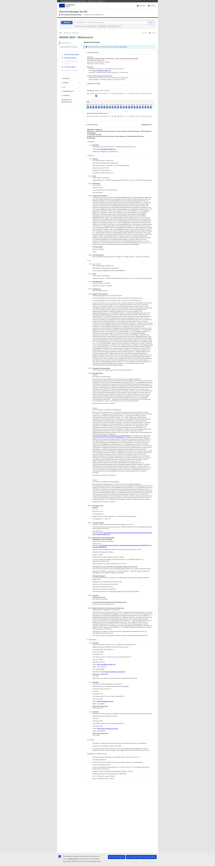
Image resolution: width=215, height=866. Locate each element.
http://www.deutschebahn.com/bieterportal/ (113, 671)
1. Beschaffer (65, 78)
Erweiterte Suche (92, 26)
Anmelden (142, 5)
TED (60, 33)
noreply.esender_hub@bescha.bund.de (107, 728)
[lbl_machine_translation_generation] (108, 113)
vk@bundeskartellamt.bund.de (105, 701)
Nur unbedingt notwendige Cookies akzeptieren (141, 857)
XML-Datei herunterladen (71, 54)
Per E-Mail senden (69, 67)
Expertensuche (102, 26)
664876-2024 (123, 47)
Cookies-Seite (72, 859)
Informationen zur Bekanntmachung (67, 101)
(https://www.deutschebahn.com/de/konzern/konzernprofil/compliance (111, 435)
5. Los (63, 87)
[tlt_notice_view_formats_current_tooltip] (151, 124)
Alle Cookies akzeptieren (116, 857)
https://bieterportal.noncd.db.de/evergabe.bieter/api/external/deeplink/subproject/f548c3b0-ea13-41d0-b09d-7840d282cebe (122, 533)
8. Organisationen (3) (68, 91)
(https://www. (119, 437)
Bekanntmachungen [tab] (65, 42)
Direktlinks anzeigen (70, 58)
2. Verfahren (65, 82)
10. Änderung (66, 95)
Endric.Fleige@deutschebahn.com (102, 70)
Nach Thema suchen (113, 26)
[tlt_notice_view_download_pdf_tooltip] (88, 107)
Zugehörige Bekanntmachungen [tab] (68, 47)
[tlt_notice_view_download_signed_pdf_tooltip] (96, 96)
